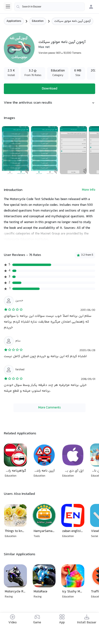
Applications (13, 21)
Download (49, 89)
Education (37, 21)
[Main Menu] (8, 6)
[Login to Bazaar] (91, 6)
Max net (44, 47)
